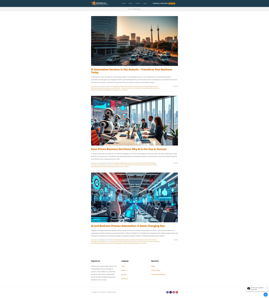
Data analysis (139, 164)
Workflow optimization (136, 243)
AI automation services (128, 88)
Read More (176, 86)
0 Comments (124, 89)
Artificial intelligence (124, 164)
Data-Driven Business (152, 164)
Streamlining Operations (106, 89)
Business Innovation (142, 241)
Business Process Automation (153, 241)
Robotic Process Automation (125, 243)
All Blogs (121, 86)
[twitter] (170, 292)
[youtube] (177, 292)
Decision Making (94, 166)
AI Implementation (138, 88)
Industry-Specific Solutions (115, 88)
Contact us (124, 278)
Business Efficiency (146, 88)
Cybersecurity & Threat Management (144, 86)
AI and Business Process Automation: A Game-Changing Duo (128, 225)
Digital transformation (154, 88)
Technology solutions (116, 89)
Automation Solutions (133, 241)
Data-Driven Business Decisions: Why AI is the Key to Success (129, 149)
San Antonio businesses (96, 89)
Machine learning (101, 166)
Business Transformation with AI (130, 86)
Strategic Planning (118, 166)
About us (124, 270)
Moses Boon (94, 86)
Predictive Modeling (110, 166)
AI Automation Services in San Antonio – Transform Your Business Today (131, 71)
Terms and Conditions (158, 274)
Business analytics (132, 164)
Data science (145, 164)
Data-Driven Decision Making (144, 163)
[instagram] (173, 292)
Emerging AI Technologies (103, 88)
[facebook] (167, 292)
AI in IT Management (115, 86)
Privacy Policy (155, 270)
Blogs (153, 266)
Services (124, 274)
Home (129, 9)
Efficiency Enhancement (106, 243)
